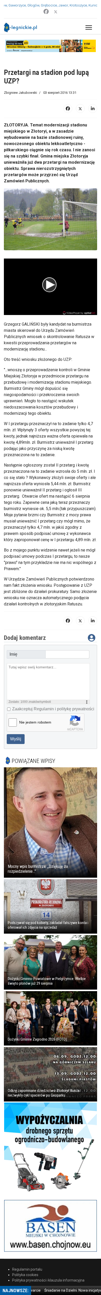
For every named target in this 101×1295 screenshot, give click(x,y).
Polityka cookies (25, 1275)
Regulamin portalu (27, 1269)
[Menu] (87, 27)
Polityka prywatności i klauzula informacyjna (48, 1280)
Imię (13, 654)
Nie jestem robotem (35, 722)
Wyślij (15, 739)
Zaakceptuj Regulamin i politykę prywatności (53, 709)
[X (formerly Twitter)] (80, 108)
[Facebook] (46, 12)
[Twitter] (55, 12)
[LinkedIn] (92, 108)
